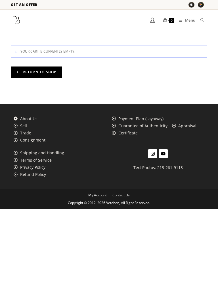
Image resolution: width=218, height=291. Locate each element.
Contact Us (121, 195)
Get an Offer (24, 5)
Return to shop (38, 72)
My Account (97, 195)
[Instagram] (152, 153)
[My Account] (152, 20)
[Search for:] (200, 20)
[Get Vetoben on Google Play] (200, 4)
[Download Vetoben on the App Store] (191, 4)
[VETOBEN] (16, 20)
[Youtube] (163, 153)
